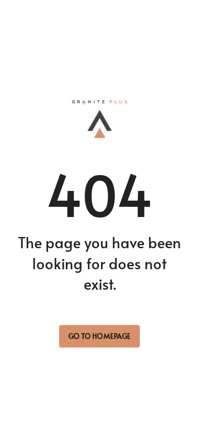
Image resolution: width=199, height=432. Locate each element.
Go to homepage (99, 336)
